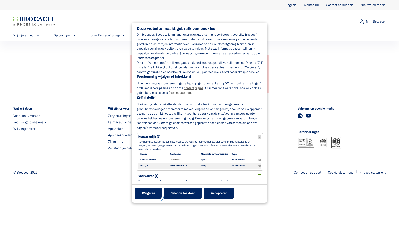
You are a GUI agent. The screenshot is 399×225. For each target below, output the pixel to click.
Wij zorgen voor (24, 129)
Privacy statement (373, 172)
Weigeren (148, 193)
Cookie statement (340, 172)
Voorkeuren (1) (148, 176)
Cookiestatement (180, 93)
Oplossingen (62, 35)
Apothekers (116, 129)
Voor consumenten (26, 116)
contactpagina (193, 88)
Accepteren (219, 193)
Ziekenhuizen (117, 142)
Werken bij (311, 5)
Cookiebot (175, 160)
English (291, 5)
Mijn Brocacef (376, 21)
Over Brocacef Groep (105, 35)
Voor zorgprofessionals (29, 122)
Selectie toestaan (183, 193)
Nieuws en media (373, 5)
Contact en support (339, 5)
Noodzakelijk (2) (149, 137)
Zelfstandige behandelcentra (128, 148)
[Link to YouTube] (308, 115)
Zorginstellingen (119, 116)
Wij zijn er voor (24, 35)
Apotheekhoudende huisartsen (130, 135)
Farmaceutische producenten (129, 122)
